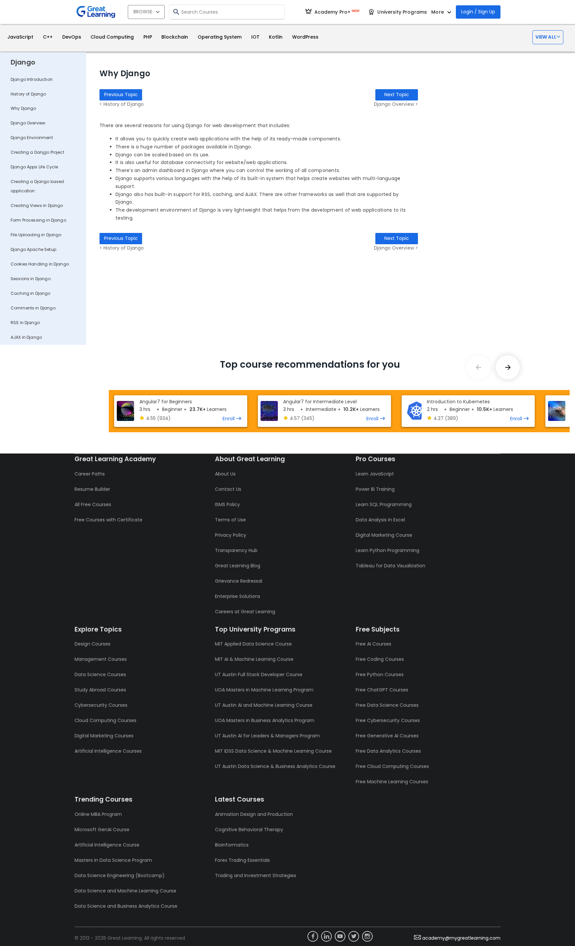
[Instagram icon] (367, 936)
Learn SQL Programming (384, 504)
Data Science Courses (100, 674)
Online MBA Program (98, 814)
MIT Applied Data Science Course (253, 644)
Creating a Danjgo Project (37, 152)
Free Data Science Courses (387, 705)
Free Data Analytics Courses (388, 751)
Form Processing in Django (38, 220)
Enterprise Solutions (237, 596)
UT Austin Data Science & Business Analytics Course (275, 766)
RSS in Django (25, 322)
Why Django (23, 108)
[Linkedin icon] (326, 936)
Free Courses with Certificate (108, 519)
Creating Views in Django (37, 205)
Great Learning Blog (237, 565)
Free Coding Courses (380, 659)
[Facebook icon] (312, 936)
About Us (225, 474)
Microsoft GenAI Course (102, 829)
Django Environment (32, 137)
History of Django (28, 94)
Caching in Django (31, 293)
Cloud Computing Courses (105, 720)
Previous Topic (121, 94)
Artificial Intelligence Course (107, 845)
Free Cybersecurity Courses (388, 720)
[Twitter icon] (353, 936)
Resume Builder (92, 489)
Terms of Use (230, 519)
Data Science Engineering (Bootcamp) (120, 875)
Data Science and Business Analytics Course (126, 906)
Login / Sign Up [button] (478, 11)
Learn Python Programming (387, 550)
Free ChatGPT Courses (382, 689)
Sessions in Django (31, 279)
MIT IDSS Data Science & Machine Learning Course (273, 751)
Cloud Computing (112, 37)
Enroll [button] (229, 418)
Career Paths (90, 474)
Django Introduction (32, 79)
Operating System (220, 37)
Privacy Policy (230, 535)
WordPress (305, 37)
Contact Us (228, 489)
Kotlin (276, 37)
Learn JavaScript (375, 474)
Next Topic (396, 94)
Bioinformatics (232, 845)
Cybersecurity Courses (101, 705)
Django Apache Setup (33, 249)
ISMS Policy (227, 504)
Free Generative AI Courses (387, 735)
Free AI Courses (373, 644)
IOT (255, 37)
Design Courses (92, 644)
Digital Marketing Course (384, 535)
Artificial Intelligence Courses (108, 751)
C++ (48, 37)
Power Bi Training (375, 489)
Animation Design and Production (254, 814)
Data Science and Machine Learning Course (125, 890)
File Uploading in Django (36, 235)
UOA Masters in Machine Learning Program (264, 689)
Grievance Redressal (238, 581)
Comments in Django (33, 308)
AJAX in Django (26, 337)
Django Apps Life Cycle (34, 167)
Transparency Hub (236, 550)
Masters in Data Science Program (113, 860)
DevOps (71, 37)
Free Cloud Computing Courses (392, 766)
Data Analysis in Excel (380, 519)
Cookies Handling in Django (40, 264)
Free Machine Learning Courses (392, 781)
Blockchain (174, 37)
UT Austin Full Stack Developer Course (258, 674)
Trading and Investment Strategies (255, 875)
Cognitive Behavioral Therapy (249, 829)
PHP (147, 37)
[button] (548, 37)
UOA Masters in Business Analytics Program (264, 720)
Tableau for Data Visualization (390, 565)
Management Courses (101, 659)
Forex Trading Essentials (242, 860)
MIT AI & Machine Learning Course (254, 659)
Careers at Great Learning (245, 611)
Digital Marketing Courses (104, 735)
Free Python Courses (380, 674)
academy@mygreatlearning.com (461, 938)
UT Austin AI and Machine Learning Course (263, 705)
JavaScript (20, 37)
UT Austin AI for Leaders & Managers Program (267, 735)
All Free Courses (93, 504)
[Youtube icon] (340, 936)
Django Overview (28, 123)
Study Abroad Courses (100, 689)
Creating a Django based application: (37, 186)
